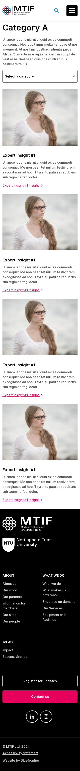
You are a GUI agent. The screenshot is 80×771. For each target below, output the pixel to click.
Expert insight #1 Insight (21, 185)
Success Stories (14, 657)
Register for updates (40, 681)
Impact (7, 650)
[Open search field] (56, 10)
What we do (51, 584)
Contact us (40, 696)
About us (9, 584)
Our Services (52, 608)
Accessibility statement (20, 753)
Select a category (19, 76)
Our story (9, 590)
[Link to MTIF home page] (18, 10)
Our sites (9, 615)
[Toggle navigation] (72, 10)
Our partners (12, 597)
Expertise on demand (58, 602)
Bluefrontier (30, 760)
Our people (11, 621)
